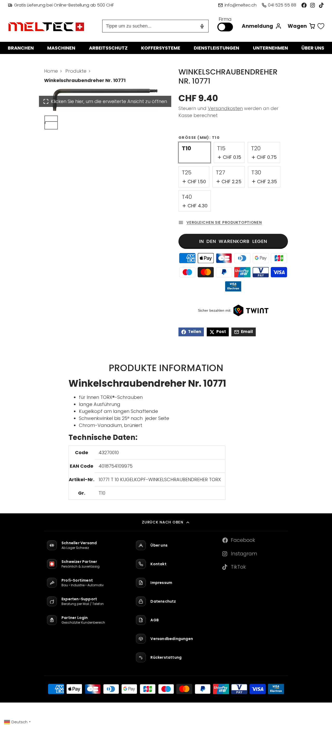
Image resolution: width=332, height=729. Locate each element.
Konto (262, 26)
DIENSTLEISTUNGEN (216, 48)
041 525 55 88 (282, 5)
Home (51, 71)
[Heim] (47, 26)
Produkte (75, 71)
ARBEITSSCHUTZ (108, 48)
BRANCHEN (21, 48)
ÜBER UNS (312, 48)
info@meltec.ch (240, 5)
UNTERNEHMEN (270, 48)
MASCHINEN (61, 48)
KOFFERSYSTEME (160, 48)
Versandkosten (225, 108)
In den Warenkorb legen (233, 241)
